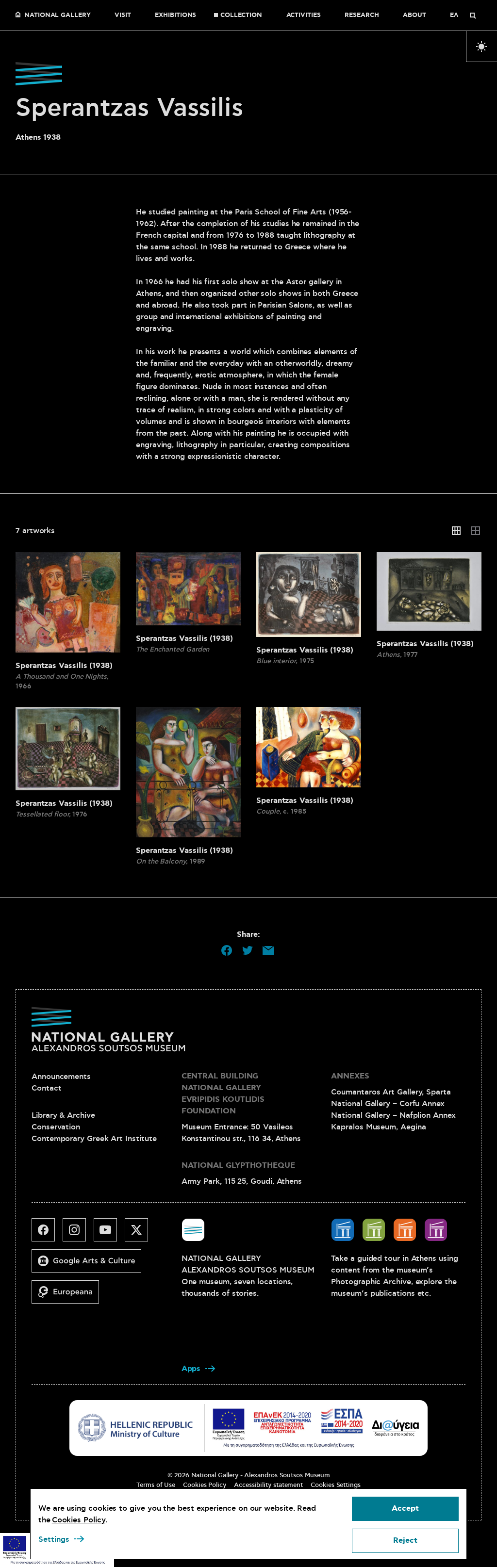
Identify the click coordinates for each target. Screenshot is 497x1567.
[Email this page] (268, 950)
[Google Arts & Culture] (90, 1264)
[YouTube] (109, 1233)
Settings (53, 1539)
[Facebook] (47, 1233)
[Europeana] (69, 1295)
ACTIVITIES (303, 15)
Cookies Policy (204, 1485)
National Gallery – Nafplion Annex (393, 1115)
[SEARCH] (473, 15)
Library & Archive (63, 1115)
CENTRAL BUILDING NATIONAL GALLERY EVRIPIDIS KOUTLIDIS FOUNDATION (223, 1093)
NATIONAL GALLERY (57, 15)
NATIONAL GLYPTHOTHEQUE (238, 1165)
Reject (405, 1540)
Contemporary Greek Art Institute (94, 1138)
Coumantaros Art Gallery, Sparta (391, 1092)
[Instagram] (78, 1233)
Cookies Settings (336, 1485)
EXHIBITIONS (175, 15)
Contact (46, 1088)
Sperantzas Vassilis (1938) (64, 666)
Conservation (56, 1127)
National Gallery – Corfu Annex (388, 1104)
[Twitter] (140, 1233)
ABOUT (414, 15)
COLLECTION (241, 15)
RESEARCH (362, 15)
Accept (405, 1508)
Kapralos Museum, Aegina (378, 1127)
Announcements (61, 1076)
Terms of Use (155, 1485)
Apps (191, 1369)
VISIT (123, 15)
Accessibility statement (268, 1485)
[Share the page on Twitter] (247, 950)
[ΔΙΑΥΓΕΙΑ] (395, 1427)
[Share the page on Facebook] (226, 950)
